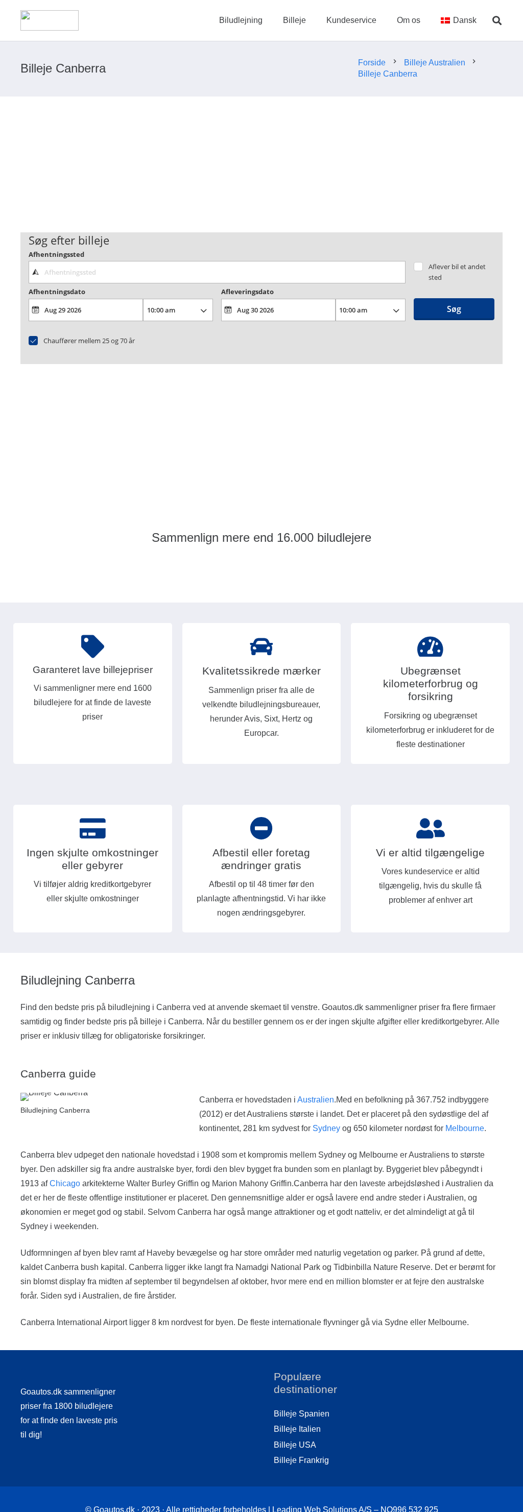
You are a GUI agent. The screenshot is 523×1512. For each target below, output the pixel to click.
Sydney (326, 1128)
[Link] (49, 20)
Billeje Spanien (301, 1413)
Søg (454, 309)
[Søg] (497, 20)
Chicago (65, 1183)
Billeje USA (295, 1445)
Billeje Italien (297, 1429)
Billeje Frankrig (301, 1460)
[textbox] (217, 272)
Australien (315, 1099)
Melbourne (464, 1128)
